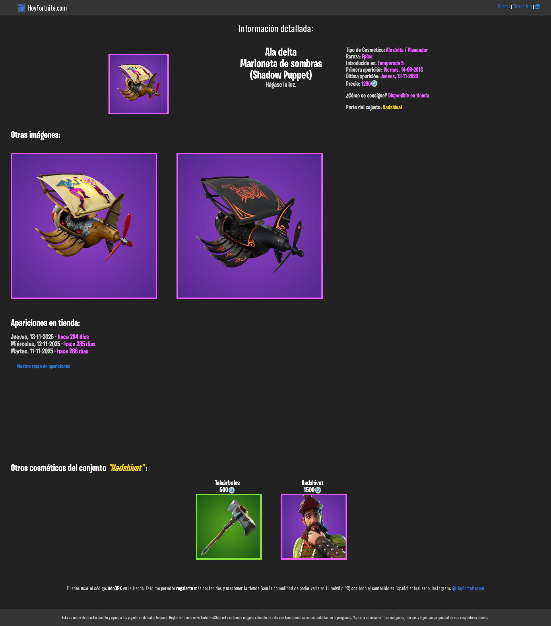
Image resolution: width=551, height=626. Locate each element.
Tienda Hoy (522, 6)
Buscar (504, 6)
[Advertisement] (172, 415)
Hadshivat (392, 107)
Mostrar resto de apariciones (43, 366)
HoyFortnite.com (47, 8)
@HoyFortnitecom (468, 588)
